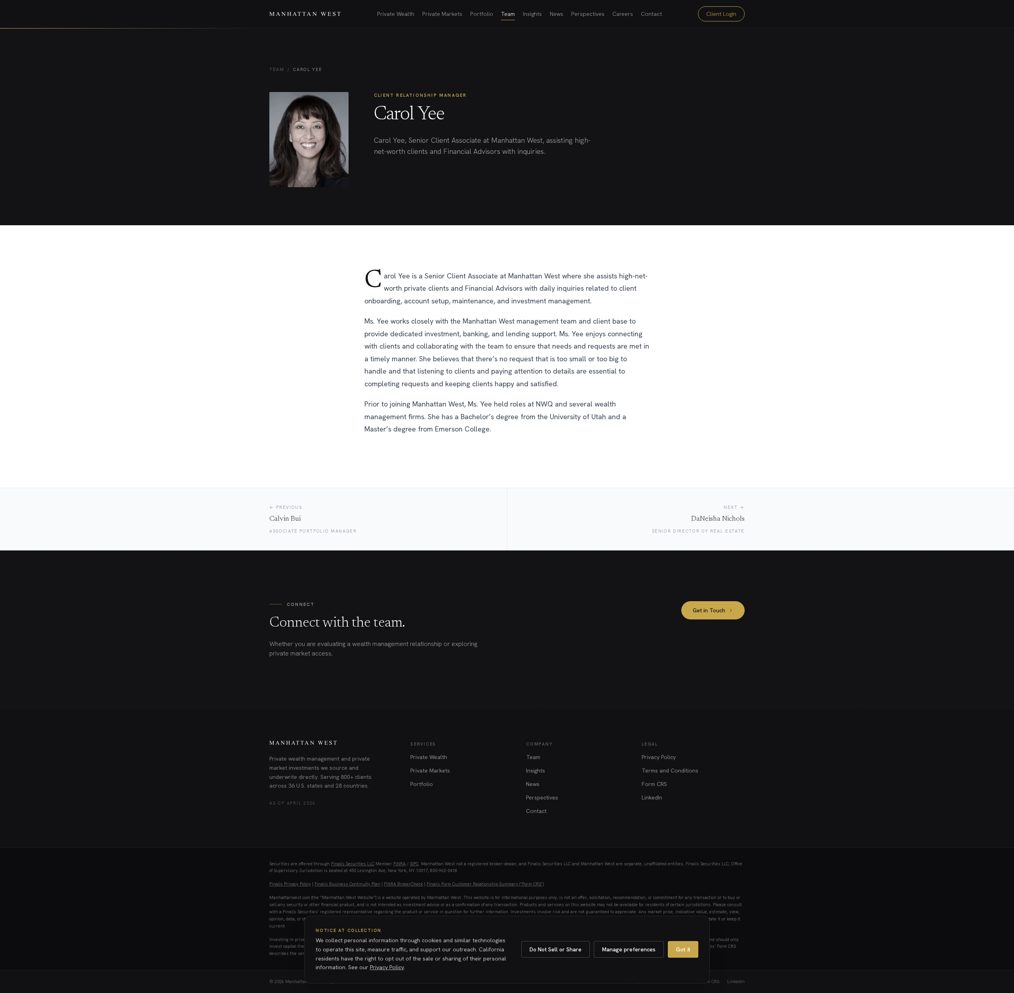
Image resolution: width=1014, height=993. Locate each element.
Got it (683, 949)
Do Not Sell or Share (555, 949)
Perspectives (587, 13)
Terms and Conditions (670, 770)
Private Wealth (395, 13)
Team (508, 13)
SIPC (414, 863)
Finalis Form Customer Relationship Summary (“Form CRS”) (485, 884)
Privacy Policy (659, 757)
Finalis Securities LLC (352, 863)
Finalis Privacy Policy (290, 884)
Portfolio (481, 13)
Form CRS (654, 784)
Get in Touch (709, 610)
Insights (532, 13)
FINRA (399, 863)
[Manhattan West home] (305, 14)
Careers (622, 13)
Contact (651, 13)
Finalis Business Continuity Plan (347, 884)
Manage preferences (629, 949)
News (556, 13)
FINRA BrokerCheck (403, 884)
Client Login (721, 13)
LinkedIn (652, 797)
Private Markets (442, 13)
